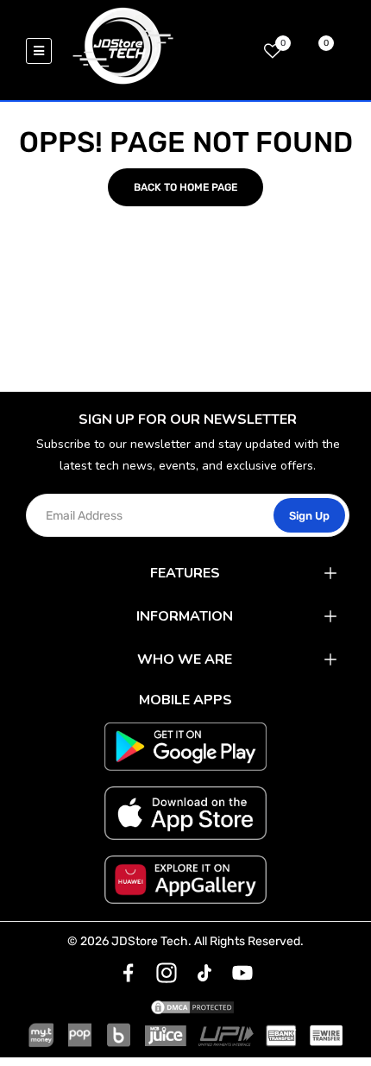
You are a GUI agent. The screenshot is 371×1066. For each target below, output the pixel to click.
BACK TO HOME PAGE (185, 187)
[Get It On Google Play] (185, 746)
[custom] (129, 973)
